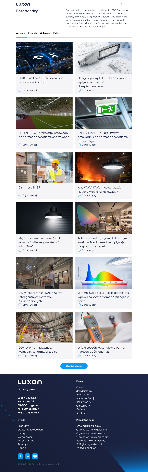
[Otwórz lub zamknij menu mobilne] (129, 4)
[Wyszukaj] (122, 4)
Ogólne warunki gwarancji (92, 429)
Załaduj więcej (74, 366)
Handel (22, 448)
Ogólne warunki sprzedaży (92, 437)
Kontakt (81, 413)
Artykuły (20, 33)
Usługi (22, 433)
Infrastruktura (26, 440)
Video (56, 33)
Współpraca (25, 437)
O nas (79, 387)
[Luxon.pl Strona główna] (23, 4)
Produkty (23, 425)
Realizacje (82, 394)
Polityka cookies (86, 448)
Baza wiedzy (83, 402)
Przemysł (23, 444)
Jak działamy (84, 391)
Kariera (80, 409)
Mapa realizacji (85, 398)
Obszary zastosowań (30, 429)
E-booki (32, 33)
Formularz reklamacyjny (90, 440)
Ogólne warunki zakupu (90, 433)
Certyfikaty (83, 405)
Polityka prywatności (89, 444)
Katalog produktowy (88, 425)
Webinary (45, 33)
